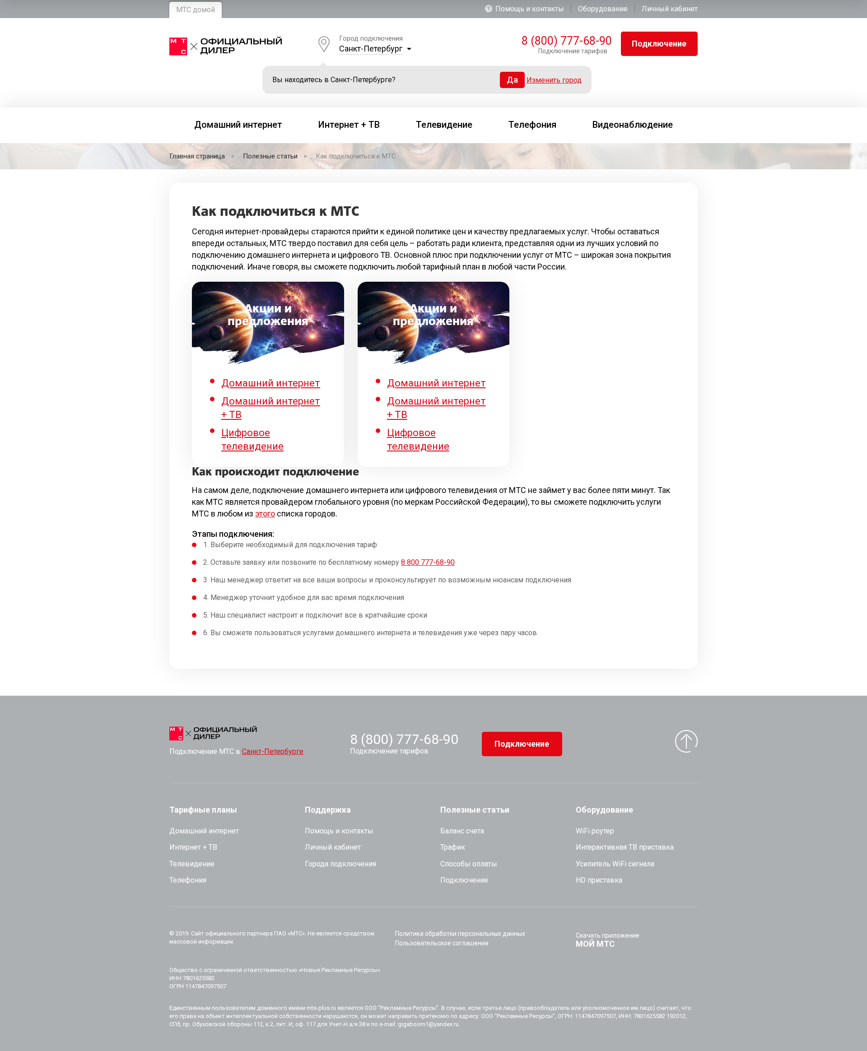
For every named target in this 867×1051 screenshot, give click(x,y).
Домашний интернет (270, 383)
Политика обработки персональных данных (460, 933)
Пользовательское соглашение (442, 943)
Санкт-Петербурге (272, 751)
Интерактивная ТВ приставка (625, 847)
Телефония (187, 880)
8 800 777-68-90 (428, 562)
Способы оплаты (468, 864)
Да (512, 79)
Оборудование (603, 9)
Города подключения (340, 864)
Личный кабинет (670, 9)
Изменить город (554, 80)
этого (265, 513)
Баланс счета (462, 831)
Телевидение (191, 864)
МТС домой (195, 9)
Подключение (659, 43)
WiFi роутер (595, 831)
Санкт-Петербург (370, 48)
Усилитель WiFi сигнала (615, 864)
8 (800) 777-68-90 (564, 41)
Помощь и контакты (529, 9)
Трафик (452, 847)
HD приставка (599, 880)
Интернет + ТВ (193, 847)
